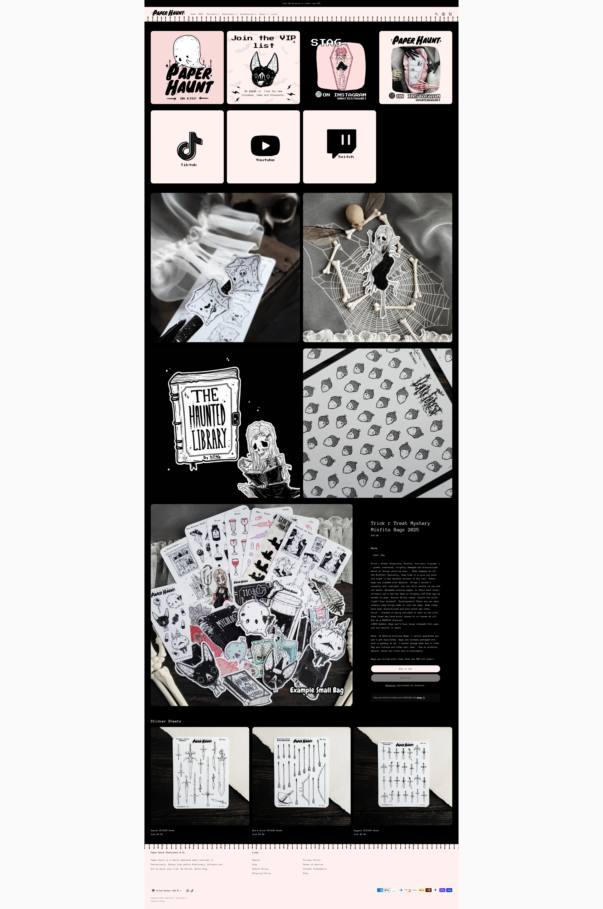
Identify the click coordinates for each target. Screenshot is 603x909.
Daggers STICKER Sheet (366, 830)
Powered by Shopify (158, 901)
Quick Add (200, 821)
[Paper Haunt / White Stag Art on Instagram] (187, 890)
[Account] (443, 14)
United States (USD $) (167, 891)
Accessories (247, 14)
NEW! (201, 14)
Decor (262, 14)
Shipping (391, 685)
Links (274, 14)
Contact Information (315, 869)
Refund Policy (260, 869)
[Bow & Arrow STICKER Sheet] (301, 776)
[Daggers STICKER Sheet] (403, 776)
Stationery (228, 14)
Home (193, 14)
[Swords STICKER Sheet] (200, 776)
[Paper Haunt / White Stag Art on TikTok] (192, 890)
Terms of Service (313, 864)
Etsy (254, 864)
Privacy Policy (312, 860)
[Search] (436, 14)
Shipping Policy (261, 873)
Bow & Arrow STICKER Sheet (267, 830)
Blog (305, 873)
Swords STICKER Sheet (163, 830)
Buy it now (405, 669)
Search (256, 860)
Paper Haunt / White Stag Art (176, 898)
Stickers (212, 14)
